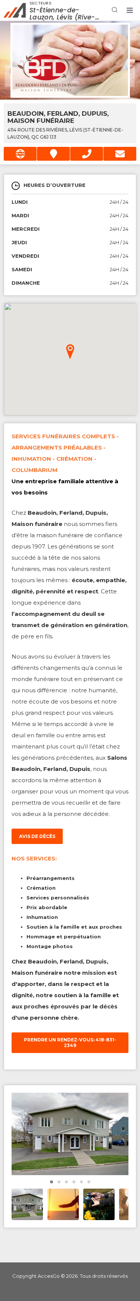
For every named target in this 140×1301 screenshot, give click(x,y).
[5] (89, 1182)
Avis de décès (37, 836)
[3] (74, 1182)
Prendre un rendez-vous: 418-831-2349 (70, 1042)
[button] (129, 10)
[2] (66, 1182)
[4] (81, 1182)
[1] (59, 1182)
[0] (51, 1182)
